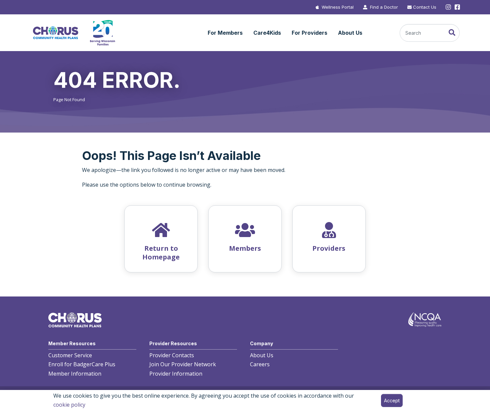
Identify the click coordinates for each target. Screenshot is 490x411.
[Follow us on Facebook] (456, 7)
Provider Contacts (171, 355)
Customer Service (70, 355)
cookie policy (69, 404)
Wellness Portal (338, 7)
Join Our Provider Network (182, 364)
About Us (261, 355)
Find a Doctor (384, 7)
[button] (225, 33)
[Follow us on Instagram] (448, 7)
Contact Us (424, 7)
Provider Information (175, 373)
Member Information (74, 373)
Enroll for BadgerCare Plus (81, 364)
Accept (392, 400)
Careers (260, 364)
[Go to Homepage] (73, 33)
